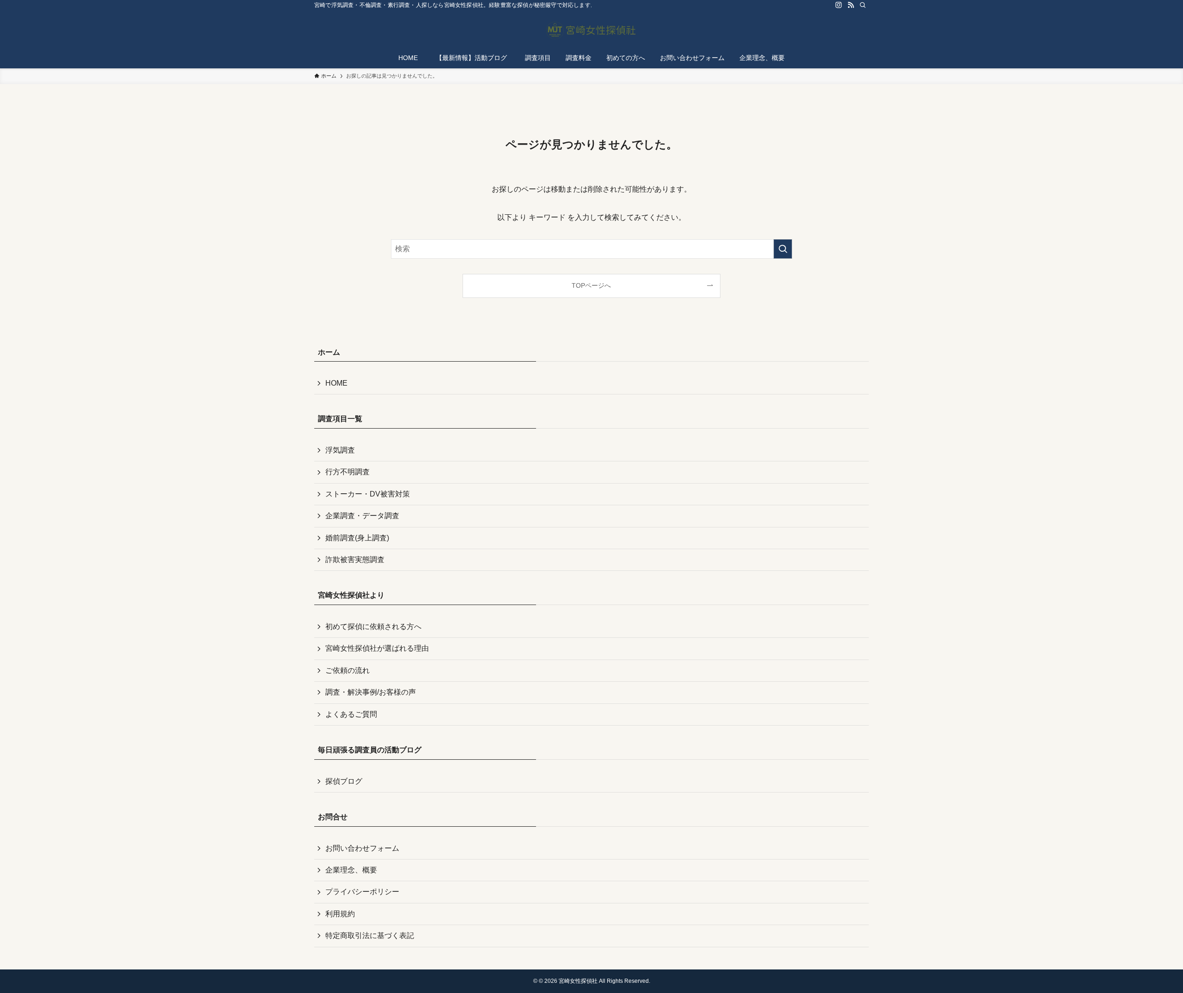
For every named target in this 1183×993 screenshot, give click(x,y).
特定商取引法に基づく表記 (369, 935)
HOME (336, 383)
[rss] (851, 5)
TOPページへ (591, 285)
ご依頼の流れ (347, 670)
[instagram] (839, 5)
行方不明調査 (347, 472)
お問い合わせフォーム (362, 848)
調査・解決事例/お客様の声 (370, 692)
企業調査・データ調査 (362, 516)
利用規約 (340, 914)
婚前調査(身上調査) (357, 538)
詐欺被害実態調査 (354, 559)
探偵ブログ (343, 781)
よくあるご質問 (351, 714)
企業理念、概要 (351, 870)
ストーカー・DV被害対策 (367, 494)
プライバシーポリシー (362, 892)
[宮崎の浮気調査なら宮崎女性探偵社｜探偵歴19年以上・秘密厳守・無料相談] (591, 30)
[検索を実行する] (783, 249)
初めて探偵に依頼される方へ (373, 626)
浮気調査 (340, 450)
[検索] (863, 5)
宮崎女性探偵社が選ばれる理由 (377, 648)
